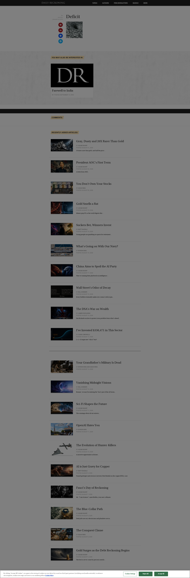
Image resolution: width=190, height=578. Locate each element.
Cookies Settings (130, 574)
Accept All (161, 574)
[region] (95, 574)
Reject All (145, 574)
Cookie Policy (49, 575)
